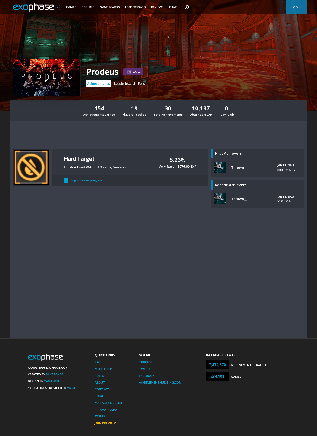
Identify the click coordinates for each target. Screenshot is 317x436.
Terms (100, 416)
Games (71, 7)
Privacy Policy (106, 409)
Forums (88, 7)
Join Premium (105, 423)
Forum (143, 83)
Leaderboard (135, 7)
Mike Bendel (55, 374)
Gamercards (110, 7)
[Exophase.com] (36, 7)
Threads (145, 362)
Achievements (98, 83)
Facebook (146, 376)
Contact (102, 389)
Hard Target (79, 158)
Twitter (145, 369)
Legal (99, 396)
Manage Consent (109, 403)
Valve (71, 388)
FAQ (97, 362)
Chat (173, 7)
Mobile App (103, 369)
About (100, 382)
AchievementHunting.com (160, 382)
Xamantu (51, 381)
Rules (99, 376)
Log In (296, 7)
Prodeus (102, 71)
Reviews (157, 7)
